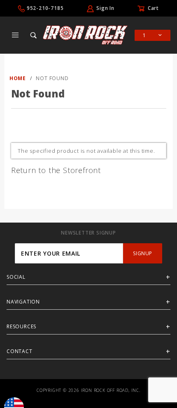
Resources (21, 326)
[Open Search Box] (34, 35)
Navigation (23, 301)
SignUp (142, 253)
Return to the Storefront (56, 170)
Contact (20, 351)
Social (16, 276)
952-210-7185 (45, 8)
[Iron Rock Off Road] (85, 34)
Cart (153, 8)
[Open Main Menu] (16, 35)
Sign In (105, 8)
